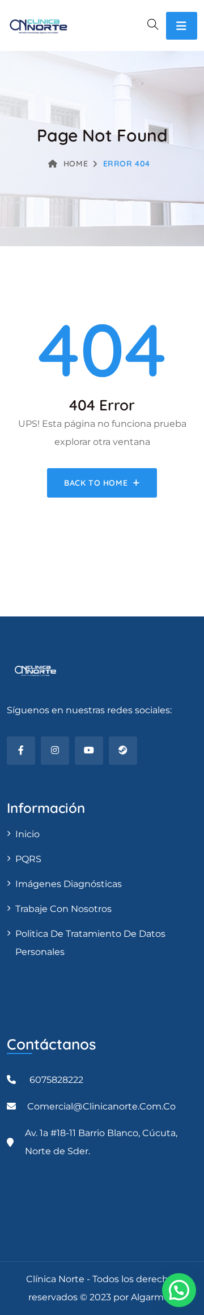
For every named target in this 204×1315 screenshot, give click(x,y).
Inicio (27, 834)
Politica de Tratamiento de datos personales (90, 942)
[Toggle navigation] (181, 26)
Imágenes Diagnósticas (68, 884)
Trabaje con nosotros (63, 908)
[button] (179, 1290)
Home (75, 164)
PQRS (28, 859)
